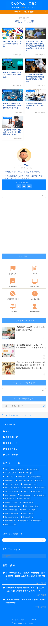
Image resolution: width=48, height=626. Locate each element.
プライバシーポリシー (19, 620)
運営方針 (37, 520)
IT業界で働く (15, 415)
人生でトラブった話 (11, 491)
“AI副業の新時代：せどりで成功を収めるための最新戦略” (25, 601)
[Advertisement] (24, 226)
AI (6, 469)
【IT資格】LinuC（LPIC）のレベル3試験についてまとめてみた (31, 346)
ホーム (9, 431)
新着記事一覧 (12, 437)
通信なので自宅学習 (11, 517)
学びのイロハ (9, 498)
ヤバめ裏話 (41, 487)
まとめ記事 (9, 480)
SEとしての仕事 (26, 415)
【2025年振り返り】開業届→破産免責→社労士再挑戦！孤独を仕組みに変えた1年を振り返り (30, 365)
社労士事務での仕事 (31, 506)
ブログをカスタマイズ (12, 487)
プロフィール (12, 443)
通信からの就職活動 (11, 513)
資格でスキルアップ (28, 509)
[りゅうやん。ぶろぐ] (24, 7)
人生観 (25, 491)
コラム (39, 480)
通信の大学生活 (10, 520)
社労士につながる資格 (12, 506)
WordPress (9, 476)
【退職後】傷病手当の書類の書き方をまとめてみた (30, 328)
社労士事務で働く (11, 509)
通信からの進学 (28, 513)
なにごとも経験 (35, 476)
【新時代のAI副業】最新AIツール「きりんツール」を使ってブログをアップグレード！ (25, 589)
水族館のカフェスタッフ (13, 502)
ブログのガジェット (29, 484)
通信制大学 (24, 520)
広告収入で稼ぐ (24, 498)
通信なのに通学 (28, 517)
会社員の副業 (37, 491)
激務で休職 (29, 502)
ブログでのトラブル (11, 484)
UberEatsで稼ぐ (26, 473)
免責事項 (33, 620)
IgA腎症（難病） (18, 469)
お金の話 (21, 476)
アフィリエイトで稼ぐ (24, 480)
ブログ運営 (28, 487)
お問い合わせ (12, 454)
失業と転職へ (40, 495)
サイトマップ (12, 449)
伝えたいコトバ (10, 495)
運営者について (10, 524)
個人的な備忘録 (25, 495)
